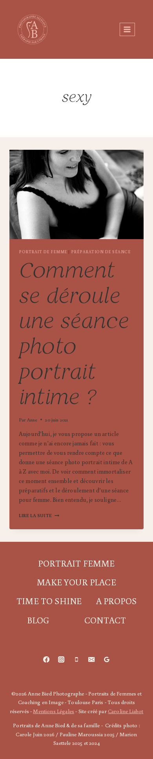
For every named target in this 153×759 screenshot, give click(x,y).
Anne (32, 420)
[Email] (91, 659)
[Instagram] (61, 659)
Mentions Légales (53, 711)
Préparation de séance (101, 251)
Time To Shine (49, 600)
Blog (38, 620)
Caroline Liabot (125, 711)
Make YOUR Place (76, 582)
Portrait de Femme (43, 251)
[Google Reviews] (106, 659)
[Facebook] (46, 659)
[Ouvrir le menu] (127, 29)
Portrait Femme (76, 563)
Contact (105, 620)
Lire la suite (39, 515)
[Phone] (76, 659)
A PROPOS (116, 600)
